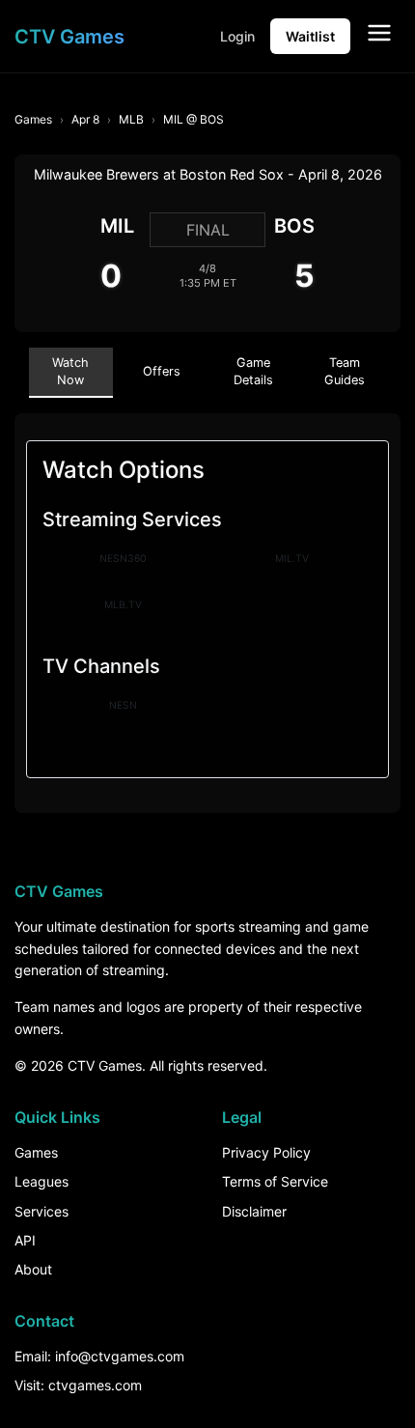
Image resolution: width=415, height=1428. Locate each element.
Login (237, 36)
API (25, 1240)
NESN (123, 705)
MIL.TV (292, 558)
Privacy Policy (266, 1152)
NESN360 (123, 558)
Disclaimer (254, 1211)
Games (33, 119)
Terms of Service (275, 1181)
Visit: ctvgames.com (78, 1385)
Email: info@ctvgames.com (99, 1356)
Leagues (41, 1181)
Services (41, 1211)
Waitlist (310, 36)
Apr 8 (85, 119)
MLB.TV (123, 605)
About (33, 1269)
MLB (131, 119)
